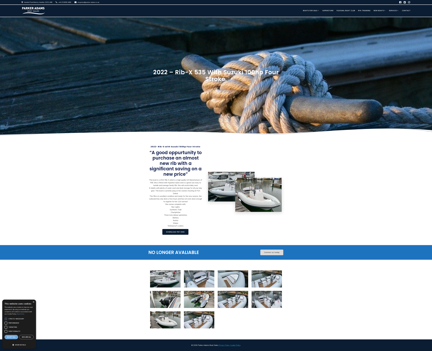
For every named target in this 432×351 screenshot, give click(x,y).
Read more (20, 314)
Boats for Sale (310, 10)
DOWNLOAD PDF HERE (175, 232)
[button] (19, 344)
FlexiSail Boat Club (346, 10)
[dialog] (19, 324)
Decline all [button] (26, 337)
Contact (406, 10)
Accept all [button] (11, 337)
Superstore (328, 10)
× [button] (33, 302)
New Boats (379, 10)
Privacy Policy (224, 345)
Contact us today (271, 252)
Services (393, 10)
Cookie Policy (235, 345)
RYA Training (364, 10)
